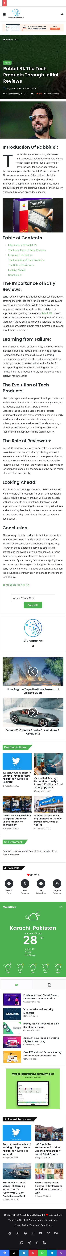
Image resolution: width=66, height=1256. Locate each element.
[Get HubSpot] (33, 27)
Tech (15, 39)
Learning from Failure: (20, 255)
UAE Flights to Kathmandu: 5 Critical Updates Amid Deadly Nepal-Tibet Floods (48, 1149)
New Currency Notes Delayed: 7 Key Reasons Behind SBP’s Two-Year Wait (48, 1187)
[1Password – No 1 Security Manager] (12, 1014)
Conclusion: (15, 274)
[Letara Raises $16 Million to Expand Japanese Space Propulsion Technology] (17, 804)
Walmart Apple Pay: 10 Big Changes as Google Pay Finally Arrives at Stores (48, 820)
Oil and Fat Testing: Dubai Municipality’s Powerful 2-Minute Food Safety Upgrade (48, 783)
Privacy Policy (21, 1225)
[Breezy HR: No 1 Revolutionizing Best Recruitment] (12, 1028)
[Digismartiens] (16, 13)
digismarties (12, 88)
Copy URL (33, 605)
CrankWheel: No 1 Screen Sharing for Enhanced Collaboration (42, 1054)
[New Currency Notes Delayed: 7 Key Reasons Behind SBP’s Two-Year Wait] (49, 1171)
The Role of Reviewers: (21, 265)
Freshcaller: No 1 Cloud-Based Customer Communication (40, 996)
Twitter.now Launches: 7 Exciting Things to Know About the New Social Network (17, 777)
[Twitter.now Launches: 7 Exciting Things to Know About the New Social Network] (17, 761)
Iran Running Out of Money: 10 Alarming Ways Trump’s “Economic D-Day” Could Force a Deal (14, 1189)
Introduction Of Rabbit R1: (22, 245)
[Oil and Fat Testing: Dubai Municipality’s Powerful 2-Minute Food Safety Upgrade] (48, 764)
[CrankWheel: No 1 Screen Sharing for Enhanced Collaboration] (12, 1057)
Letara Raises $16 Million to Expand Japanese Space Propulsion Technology (17, 820)
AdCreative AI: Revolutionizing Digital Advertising (41, 1039)
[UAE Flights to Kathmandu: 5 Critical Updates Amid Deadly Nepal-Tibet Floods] (49, 1133)
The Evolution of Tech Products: (26, 260)
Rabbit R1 (46, 313)
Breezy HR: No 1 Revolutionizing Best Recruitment (41, 1025)
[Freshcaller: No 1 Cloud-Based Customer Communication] (12, 999)
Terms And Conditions (40, 1225)
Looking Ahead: (17, 269)
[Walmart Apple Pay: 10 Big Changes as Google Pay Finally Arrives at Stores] (48, 804)
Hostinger (53, 1220)
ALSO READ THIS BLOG (16, 585)
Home (8, 39)
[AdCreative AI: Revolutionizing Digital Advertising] (12, 1042)
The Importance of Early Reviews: (27, 250)
